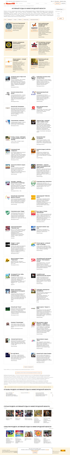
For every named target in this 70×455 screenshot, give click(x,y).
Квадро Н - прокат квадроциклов (15, 244)
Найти (16, 3)
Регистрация (57, 1)
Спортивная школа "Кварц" (17, 211)
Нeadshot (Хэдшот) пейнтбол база (44, 150)
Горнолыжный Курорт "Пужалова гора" (16, 227)
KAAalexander (38, 392)
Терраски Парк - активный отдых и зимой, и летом (43, 121)
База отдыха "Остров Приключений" (42, 212)
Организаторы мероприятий (14, 5)
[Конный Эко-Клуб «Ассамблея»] (33, 138)
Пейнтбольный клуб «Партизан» (43, 60)
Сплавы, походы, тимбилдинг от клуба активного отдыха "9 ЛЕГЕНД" (18, 138)
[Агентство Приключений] (8, 26)
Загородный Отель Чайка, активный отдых (17, 275)
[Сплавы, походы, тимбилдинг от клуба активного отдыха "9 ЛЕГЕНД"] (8, 138)
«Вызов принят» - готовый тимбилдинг (19, 60)
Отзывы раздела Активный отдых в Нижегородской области (27, 389)
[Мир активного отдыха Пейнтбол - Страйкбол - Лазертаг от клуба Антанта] (33, 324)
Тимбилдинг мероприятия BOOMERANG (43, 290)
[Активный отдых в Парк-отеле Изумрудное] (8, 78)
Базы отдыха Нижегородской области (37, 382)
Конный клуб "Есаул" (16, 307)
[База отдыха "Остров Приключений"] (33, 213)
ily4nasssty (22, 392)
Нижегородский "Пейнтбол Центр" (43, 196)
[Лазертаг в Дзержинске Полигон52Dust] (8, 45)
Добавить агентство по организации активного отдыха (28, 372)
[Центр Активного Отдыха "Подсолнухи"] (8, 260)
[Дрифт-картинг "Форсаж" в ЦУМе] (33, 308)
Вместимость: (58, 11)
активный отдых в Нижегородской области (43, 14)
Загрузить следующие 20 (28, 366)
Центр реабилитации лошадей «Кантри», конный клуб (43, 25)
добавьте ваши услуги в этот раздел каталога (16, 16)
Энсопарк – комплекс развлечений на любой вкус (18, 182)
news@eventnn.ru (57, 451)
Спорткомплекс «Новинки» (17, 120)
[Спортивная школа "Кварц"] (8, 213)
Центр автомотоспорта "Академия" (42, 107)
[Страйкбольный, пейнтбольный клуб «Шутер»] (33, 276)
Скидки (58, 13)
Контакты (9, 30)
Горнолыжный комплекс (34, 19)
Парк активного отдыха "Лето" (42, 340)
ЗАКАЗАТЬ (57, 3)
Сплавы (15, 19)
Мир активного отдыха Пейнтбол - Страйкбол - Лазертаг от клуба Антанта (43, 324)
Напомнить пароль (63, 1)
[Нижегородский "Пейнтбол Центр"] (33, 197)
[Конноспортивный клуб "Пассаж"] (33, 93)
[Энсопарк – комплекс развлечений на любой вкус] (8, 183)
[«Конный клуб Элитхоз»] (8, 340)
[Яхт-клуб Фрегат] (8, 355)
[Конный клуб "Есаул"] (8, 308)
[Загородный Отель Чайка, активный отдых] (8, 276)
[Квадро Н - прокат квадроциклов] (8, 244)
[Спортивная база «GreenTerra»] (33, 183)
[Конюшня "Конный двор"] (8, 324)
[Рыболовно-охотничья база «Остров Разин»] (33, 78)
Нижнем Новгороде (23, 1)
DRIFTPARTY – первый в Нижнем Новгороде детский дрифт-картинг (43, 166)
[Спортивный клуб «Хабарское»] (8, 151)
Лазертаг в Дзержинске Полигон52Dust (18, 43)
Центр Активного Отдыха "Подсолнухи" (17, 259)
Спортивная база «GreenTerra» (44, 181)
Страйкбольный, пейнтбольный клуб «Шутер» (44, 275)
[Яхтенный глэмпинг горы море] (33, 228)
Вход (52, 1)
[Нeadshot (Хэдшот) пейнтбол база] (33, 151)
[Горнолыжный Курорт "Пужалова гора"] (8, 228)
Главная (5, 5)
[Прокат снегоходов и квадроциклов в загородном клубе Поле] (8, 291)
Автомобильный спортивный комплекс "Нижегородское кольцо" (44, 260)
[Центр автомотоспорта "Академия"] (33, 108)
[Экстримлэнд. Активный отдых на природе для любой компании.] (34, 45)
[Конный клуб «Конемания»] (8, 108)
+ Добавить (5, 428)
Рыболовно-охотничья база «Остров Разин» (43, 77)
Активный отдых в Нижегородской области (22, 369)
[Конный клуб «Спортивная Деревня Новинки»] (8, 197)
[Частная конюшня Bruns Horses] (8, 93)
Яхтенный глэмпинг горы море (43, 227)
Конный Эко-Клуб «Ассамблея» (41, 137)
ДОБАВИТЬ (63, 3)
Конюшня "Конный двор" (17, 322)
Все (5, 19)
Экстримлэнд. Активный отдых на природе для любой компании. (44, 43)
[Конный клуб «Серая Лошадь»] (33, 355)
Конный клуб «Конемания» (17, 106)
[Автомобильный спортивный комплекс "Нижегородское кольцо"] (33, 260)
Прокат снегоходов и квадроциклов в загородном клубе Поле (18, 291)
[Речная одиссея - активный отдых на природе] (33, 244)
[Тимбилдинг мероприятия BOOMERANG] (33, 291)
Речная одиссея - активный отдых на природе (43, 244)
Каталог (8, 5)
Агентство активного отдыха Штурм (18, 165)
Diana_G (7, 392)
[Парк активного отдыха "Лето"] (33, 340)
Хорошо (35, 452)
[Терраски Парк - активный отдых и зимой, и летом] (33, 122)
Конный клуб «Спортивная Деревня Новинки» (17, 196)
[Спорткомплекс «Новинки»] (8, 122)
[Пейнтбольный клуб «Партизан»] (34, 61)
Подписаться (51, 408)
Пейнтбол (20, 19)
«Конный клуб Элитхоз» (17, 339)
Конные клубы (26, 19)
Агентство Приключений (19, 23)
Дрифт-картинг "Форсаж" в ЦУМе (43, 307)
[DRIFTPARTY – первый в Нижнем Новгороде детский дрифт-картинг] (33, 166)
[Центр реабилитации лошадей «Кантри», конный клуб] (34, 26)
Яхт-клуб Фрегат (15, 353)
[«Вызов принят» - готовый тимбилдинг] (8, 61)
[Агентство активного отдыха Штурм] (8, 166)
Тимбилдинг (10, 19)
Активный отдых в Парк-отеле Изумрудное (18, 77)
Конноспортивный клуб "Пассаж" (42, 93)
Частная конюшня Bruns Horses (17, 93)
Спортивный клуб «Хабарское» (15, 150)
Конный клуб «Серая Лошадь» (44, 353)
